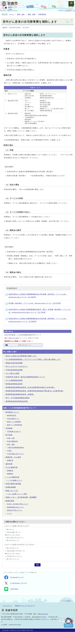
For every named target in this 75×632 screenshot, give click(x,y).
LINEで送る (14, 589)
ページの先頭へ (66, 601)
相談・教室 (11, 444)
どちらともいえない (14, 535)
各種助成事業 (11, 487)
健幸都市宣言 (11, 415)
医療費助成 (42, 14)
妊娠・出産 (11, 438)
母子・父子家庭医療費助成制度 (18, 398)
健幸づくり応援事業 (14, 421)
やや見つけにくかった (14, 556)
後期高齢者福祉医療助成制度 (17, 401)
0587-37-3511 (13, 338)
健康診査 (10, 460)
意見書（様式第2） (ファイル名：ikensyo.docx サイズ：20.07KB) (34, 303)
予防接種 (9, 428)
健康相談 (10, 473)
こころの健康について (14, 480)
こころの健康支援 (12, 477)
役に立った (10, 529)
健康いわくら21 (12, 490)
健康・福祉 (21, 14)
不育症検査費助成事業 (14, 370)
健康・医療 (31, 14)
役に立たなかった (13, 540)
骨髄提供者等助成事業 (14, 363)
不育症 (9, 450)
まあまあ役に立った (14, 532)
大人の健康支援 (12, 467)
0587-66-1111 (43, 614)
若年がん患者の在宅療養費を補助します (21, 356)
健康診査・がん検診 (13, 457)
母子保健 (9, 435)
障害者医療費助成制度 (14, 384)
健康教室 (10, 470)
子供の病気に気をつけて (15, 454)
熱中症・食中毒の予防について (17, 504)
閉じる (63, 620)
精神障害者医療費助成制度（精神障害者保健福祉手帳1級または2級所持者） (35, 391)
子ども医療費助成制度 (14, 380)
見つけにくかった (13, 559)
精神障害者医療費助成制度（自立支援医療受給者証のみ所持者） (30, 387)
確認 (37, 565)
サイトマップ (7, 605)
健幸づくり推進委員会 (14, 425)
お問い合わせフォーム (24, 345)
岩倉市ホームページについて (25, 605)
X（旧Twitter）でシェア (18, 583)
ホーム (11, 14)
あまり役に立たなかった (15, 537)
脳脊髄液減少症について (15, 507)
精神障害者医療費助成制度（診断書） (20, 394)
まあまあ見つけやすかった (16, 551)
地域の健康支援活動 (13, 484)
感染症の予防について (14, 510)
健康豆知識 (10, 501)
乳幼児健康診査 (12, 441)
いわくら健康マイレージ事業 (17, 494)
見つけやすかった (13, 548)
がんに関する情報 (12, 373)
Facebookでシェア (17, 577)
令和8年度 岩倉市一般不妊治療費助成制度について (25, 377)
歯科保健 (9, 464)
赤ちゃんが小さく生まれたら (17, 366)
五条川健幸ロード (13, 418)
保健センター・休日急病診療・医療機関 (21, 497)
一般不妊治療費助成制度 (15, 447)
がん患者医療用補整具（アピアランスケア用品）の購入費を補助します (33, 359)
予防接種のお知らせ (14, 431)
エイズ (9, 513)
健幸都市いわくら (12, 412)
